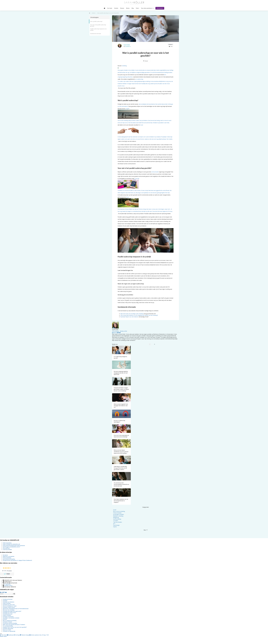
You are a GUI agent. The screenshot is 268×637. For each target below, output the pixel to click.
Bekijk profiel (123, 331)
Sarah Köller (127, 45)
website (115, 332)
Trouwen (115, 520)
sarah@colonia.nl (8, 585)
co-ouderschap (145, 82)
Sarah (114, 510)
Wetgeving (116, 517)
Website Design (25, 635)
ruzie (145, 132)
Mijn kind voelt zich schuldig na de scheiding (131, 313)
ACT (114, 523)
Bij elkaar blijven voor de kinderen (129, 317)
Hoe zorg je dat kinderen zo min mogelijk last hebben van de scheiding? (139, 315)
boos (145, 204)
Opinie (115, 527)
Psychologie (116, 525)
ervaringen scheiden (118, 514)
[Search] (14, 594)
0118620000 (7, 584)
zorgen (144, 115)
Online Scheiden (117, 513)
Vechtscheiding (117, 519)
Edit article (4, 635)
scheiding (145, 69)
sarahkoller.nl (128, 46)
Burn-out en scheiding (119, 511)
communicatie (154, 172)
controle (144, 185)
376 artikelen (115, 331)
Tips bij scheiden (117, 522)
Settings (17, 635)
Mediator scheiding (118, 516)
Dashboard (11, 635)
